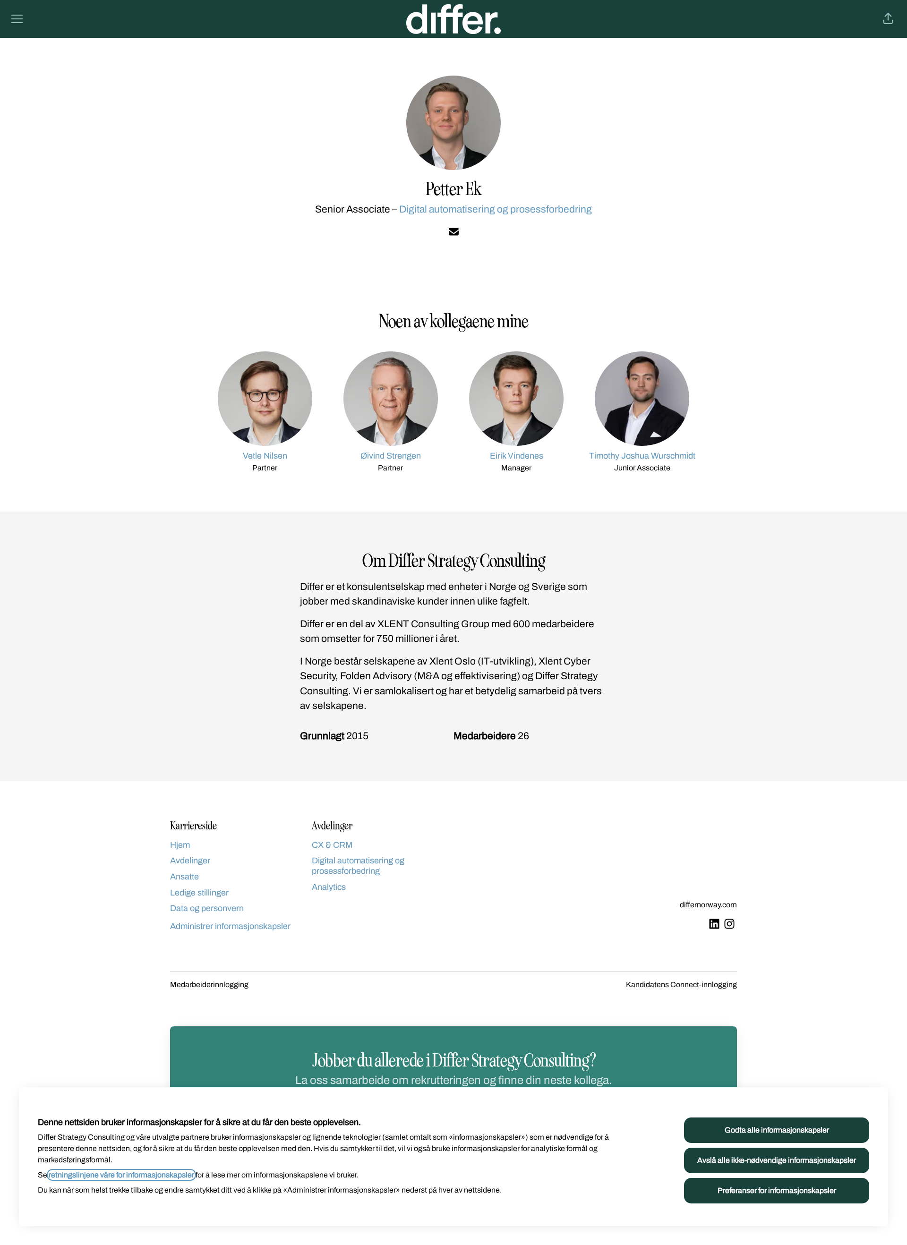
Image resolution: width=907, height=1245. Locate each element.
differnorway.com (708, 905)
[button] (888, 19)
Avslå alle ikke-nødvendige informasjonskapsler (776, 1160)
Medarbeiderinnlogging (209, 985)
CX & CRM (332, 845)
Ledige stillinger (199, 892)
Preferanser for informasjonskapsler (777, 1190)
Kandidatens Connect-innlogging (681, 985)
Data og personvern (207, 908)
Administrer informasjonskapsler (230, 926)
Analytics (329, 887)
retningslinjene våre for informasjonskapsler (121, 1175)
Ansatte (184, 876)
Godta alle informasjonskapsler (777, 1130)
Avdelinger (190, 860)
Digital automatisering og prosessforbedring (495, 209)
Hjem (180, 845)
